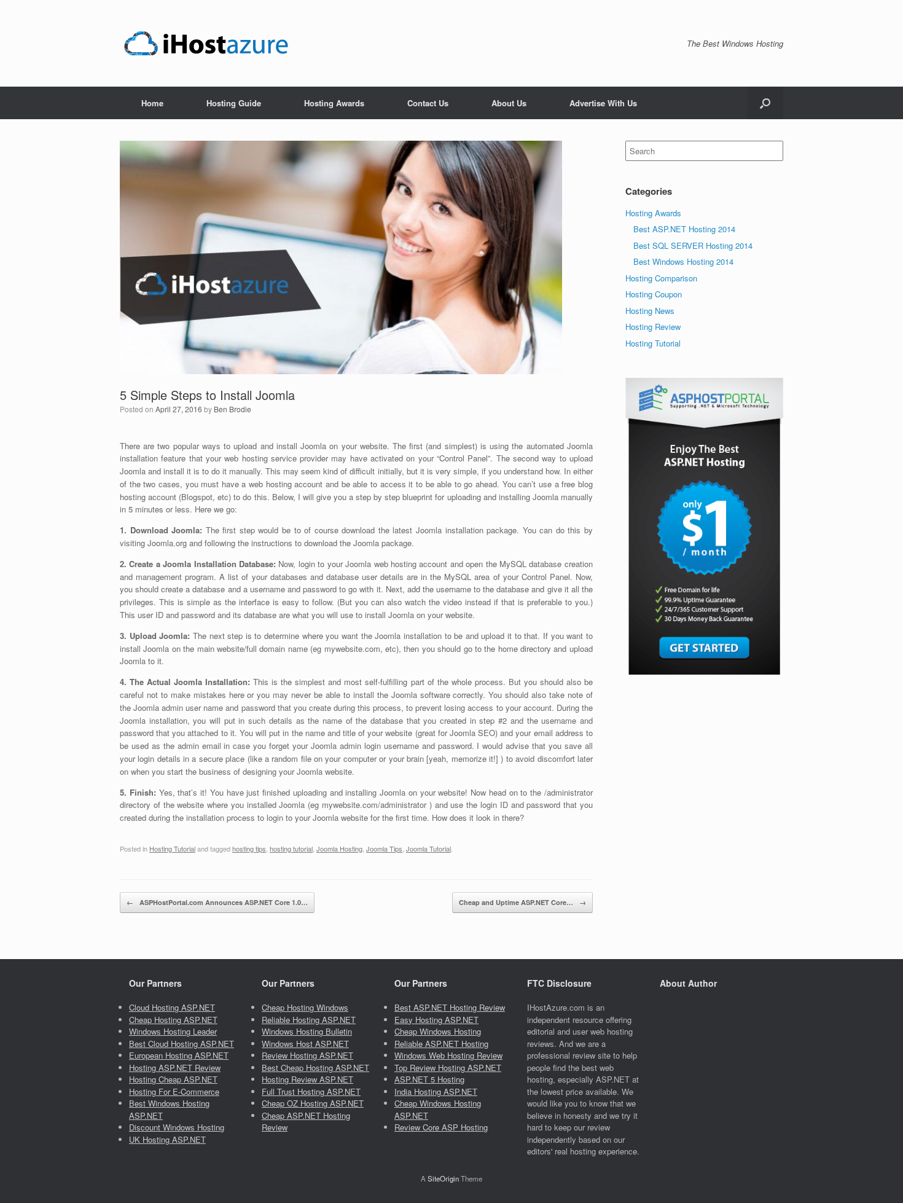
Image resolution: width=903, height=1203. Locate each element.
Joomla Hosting (339, 848)
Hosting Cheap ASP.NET (173, 1079)
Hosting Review (653, 326)
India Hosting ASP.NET (435, 1091)
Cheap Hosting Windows (305, 1007)
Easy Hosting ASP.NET (436, 1019)
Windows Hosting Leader (173, 1031)
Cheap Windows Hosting (437, 1031)
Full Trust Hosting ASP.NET (311, 1091)
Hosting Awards (334, 103)
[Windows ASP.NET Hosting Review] (206, 43)
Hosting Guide (233, 103)
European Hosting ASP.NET (179, 1055)
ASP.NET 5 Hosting (429, 1079)
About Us (508, 103)
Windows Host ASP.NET (305, 1043)
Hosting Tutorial (172, 848)
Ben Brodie (232, 409)
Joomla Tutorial (428, 848)
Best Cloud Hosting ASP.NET (181, 1043)
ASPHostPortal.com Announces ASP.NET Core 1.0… (217, 902)
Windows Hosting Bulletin (307, 1031)
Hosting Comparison (661, 278)
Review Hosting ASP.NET (307, 1055)
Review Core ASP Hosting (441, 1127)
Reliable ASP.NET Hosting (441, 1043)
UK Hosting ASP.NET (167, 1139)
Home (152, 103)
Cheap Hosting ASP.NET (173, 1019)
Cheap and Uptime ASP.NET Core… (522, 902)
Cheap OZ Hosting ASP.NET (313, 1103)
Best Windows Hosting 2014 (683, 261)
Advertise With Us (603, 103)
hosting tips (249, 848)
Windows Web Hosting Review (448, 1055)
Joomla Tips (384, 848)
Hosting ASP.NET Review (175, 1067)
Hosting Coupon (653, 294)
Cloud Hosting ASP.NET (172, 1007)
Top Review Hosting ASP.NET (447, 1067)
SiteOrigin (443, 1178)
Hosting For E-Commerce (174, 1091)
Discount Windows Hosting (176, 1127)
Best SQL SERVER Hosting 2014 (692, 245)
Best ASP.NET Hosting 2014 (684, 229)
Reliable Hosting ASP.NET (309, 1019)
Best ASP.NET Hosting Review (449, 1007)
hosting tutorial (291, 848)
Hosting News (649, 310)
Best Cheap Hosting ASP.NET (315, 1067)
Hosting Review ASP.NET (307, 1079)
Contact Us (427, 103)
